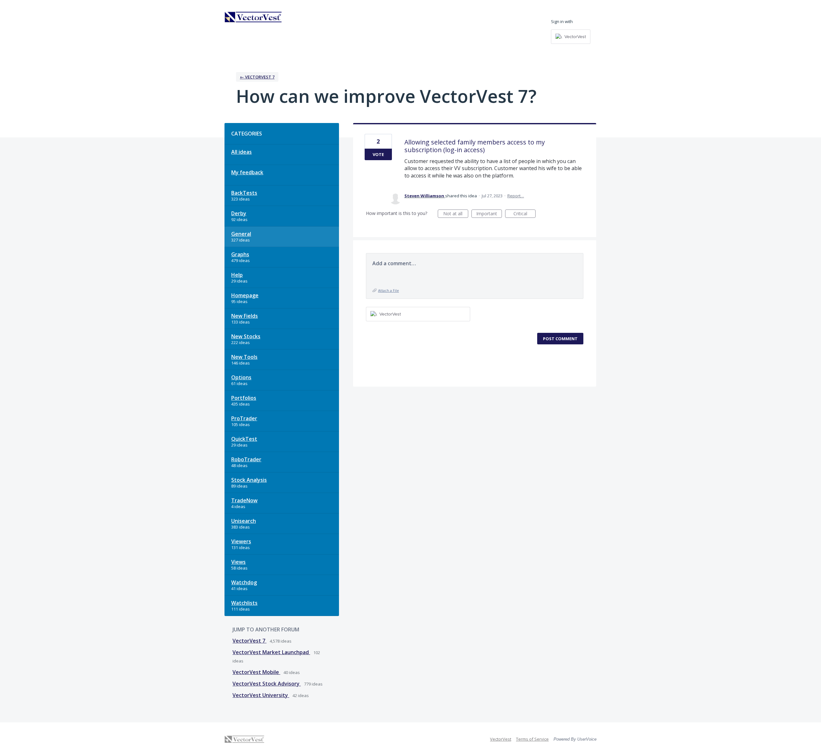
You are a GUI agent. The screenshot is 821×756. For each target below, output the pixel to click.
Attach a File (388, 290)
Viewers (241, 541)
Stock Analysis (249, 479)
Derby (238, 213)
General (241, 233)
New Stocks (245, 336)
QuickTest (244, 438)
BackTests (244, 192)
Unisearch (243, 520)
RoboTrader (246, 459)
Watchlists (244, 602)
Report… (515, 196)
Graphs (240, 254)
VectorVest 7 (250, 640)
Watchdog (244, 582)
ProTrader (244, 418)
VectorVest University (261, 695)
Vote (378, 154)
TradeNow (244, 500)
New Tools (244, 356)
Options (241, 377)
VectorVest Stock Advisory (267, 683)
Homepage (244, 295)
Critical (524, 214)
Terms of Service (532, 739)
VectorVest (500, 739)
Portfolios (243, 397)
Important (489, 214)
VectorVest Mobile (256, 672)
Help (237, 274)
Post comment (560, 338)
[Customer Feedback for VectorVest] (253, 17)
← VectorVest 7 (257, 77)
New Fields (244, 315)
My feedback (247, 172)
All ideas (241, 151)
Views (238, 561)
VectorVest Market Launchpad (271, 652)
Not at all (455, 214)
